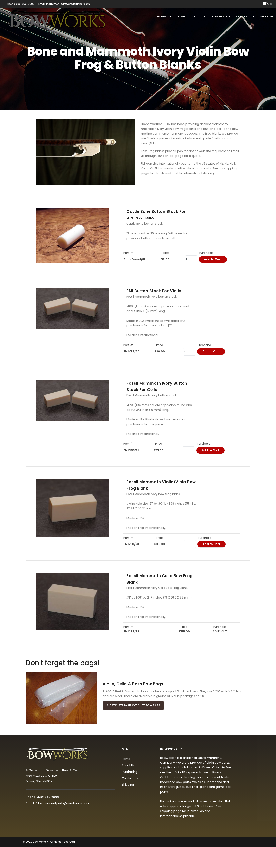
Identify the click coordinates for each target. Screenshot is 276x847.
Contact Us (245, 16)
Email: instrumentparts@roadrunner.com (64, 4)
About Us (198, 16)
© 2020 (27, 842)
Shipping (267, 16)
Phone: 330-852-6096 (20, 4)
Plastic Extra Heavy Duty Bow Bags (133, 705)
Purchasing (221, 16)
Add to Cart (213, 259)
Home (181, 16)
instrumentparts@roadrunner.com (66, 803)
